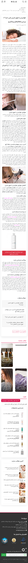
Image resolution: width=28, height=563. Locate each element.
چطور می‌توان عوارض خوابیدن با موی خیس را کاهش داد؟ (15, 323)
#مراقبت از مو (15, 331)
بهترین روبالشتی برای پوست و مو (12, 265)
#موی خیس (22, 331)
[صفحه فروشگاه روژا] (14, 1)
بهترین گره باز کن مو (12, 217)
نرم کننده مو (16, 225)
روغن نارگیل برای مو (8, 198)
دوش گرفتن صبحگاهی (15, 277)
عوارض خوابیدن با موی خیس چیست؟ (15, 303)
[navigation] (25, 2)
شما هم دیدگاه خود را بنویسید (10, 400)
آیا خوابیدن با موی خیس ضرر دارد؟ (14, 317)
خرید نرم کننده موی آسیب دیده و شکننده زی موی (14, 253)
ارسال (3, 555)
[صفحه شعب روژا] (4, 2)
